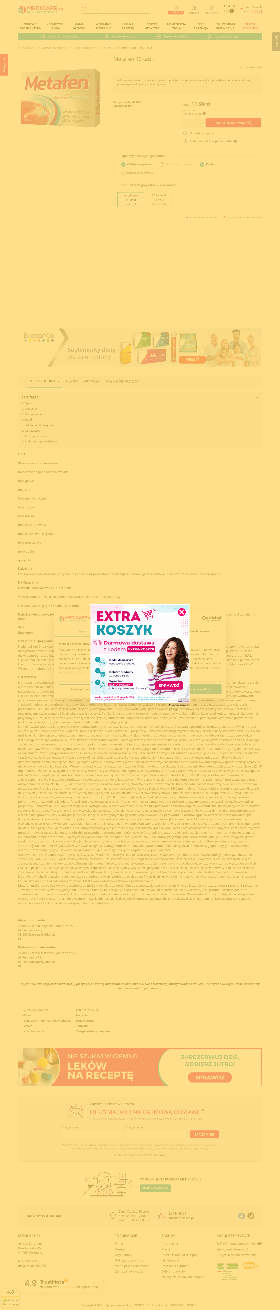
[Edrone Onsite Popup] (140, 655)
